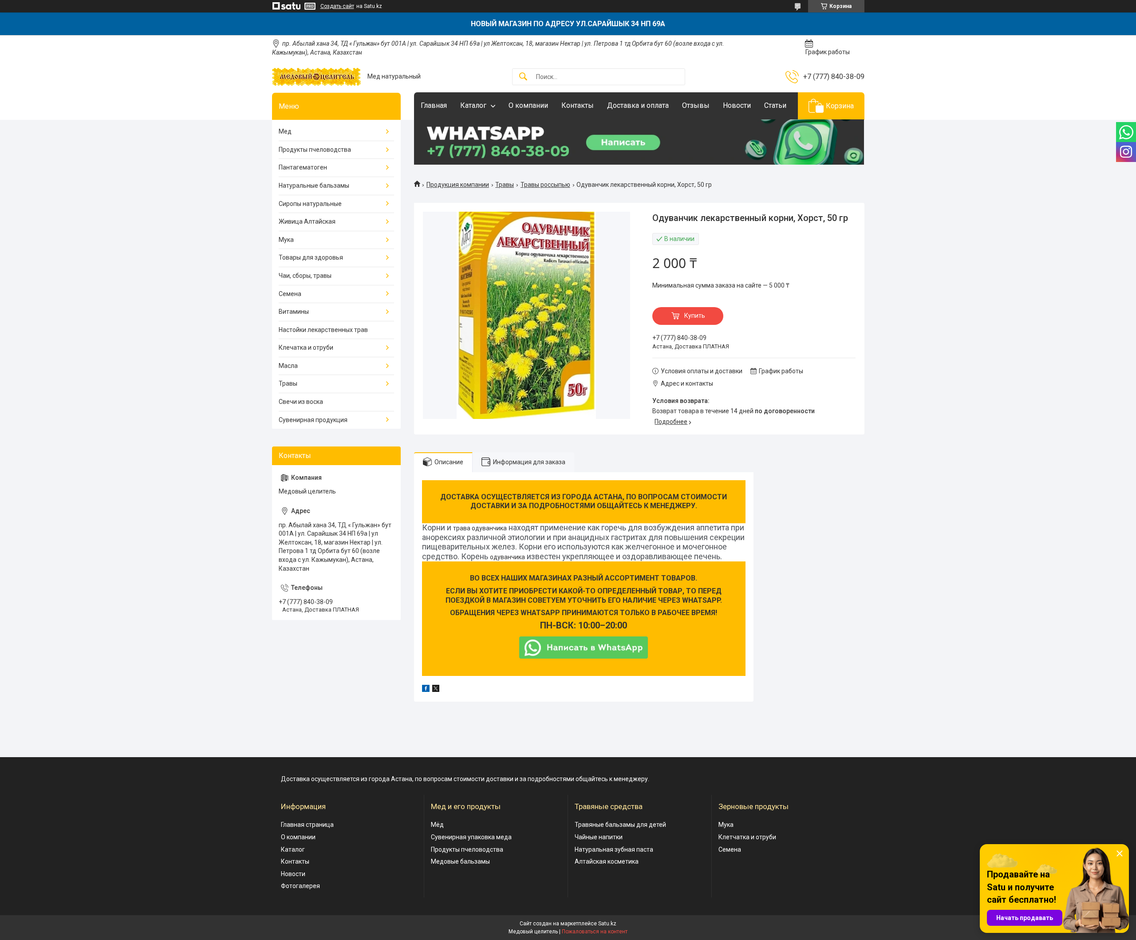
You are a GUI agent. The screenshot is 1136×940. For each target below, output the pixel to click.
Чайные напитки (599, 837)
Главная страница (307, 824)
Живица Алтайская (307, 221)
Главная (434, 105)
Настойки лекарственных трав (323, 329)
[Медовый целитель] (316, 77)
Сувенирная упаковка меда (471, 837)
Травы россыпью (545, 184)
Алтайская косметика (607, 861)
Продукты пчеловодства (315, 149)
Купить (694, 315)
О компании (528, 105)
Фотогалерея (300, 885)
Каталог (473, 105)
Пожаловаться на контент (594, 931)
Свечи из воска (301, 401)
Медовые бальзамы (460, 861)
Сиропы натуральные (310, 203)
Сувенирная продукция (313, 419)
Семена (290, 293)
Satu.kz (607, 923)
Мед (285, 131)
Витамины (294, 311)
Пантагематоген (303, 167)
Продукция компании (457, 184)
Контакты (577, 105)
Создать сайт (337, 6)
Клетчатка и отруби (747, 837)
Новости (737, 105)
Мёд (437, 824)
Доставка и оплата (638, 105)
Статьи (775, 105)
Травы (504, 184)
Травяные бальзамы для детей (620, 824)
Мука (286, 239)
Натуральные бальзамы (314, 185)
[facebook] (426, 689)
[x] (435, 689)
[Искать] (523, 77)
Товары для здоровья (311, 257)
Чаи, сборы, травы (305, 275)
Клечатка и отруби (306, 347)
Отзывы (696, 105)
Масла (288, 365)
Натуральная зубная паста (614, 849)
